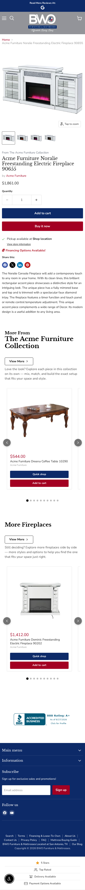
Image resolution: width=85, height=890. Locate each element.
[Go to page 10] (58, 500)
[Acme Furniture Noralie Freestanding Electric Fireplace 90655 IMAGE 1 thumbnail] (8, 138)
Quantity (7, 191)
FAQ (43, 840)
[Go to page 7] (47, 500)
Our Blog (77, 844)
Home (6, 39)
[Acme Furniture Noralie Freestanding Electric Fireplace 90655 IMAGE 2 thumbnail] (22, 138)
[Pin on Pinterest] (27, 265)
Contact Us (10, 840)
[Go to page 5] (41, 500)
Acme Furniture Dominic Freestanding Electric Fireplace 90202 (35, 641)
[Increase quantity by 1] (36, 200)
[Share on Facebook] (5, 265)
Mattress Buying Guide (64, 840)
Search (9, 836)
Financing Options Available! (25, 250)
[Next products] (78, 442)
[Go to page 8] (51, 500)
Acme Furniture (16, 176)
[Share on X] (12, 265)
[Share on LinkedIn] (20, 265)
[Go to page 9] (54, 500)
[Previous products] (7, 442)
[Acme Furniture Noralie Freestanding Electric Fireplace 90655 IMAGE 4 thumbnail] (50, 138)
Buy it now (42, 226)
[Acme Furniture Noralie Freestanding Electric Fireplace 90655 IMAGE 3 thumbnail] (36, 138)
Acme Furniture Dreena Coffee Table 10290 (39, 461)
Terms (21, 836)
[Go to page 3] (34, 500)
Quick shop (39, 474)
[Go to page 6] (44, 500)
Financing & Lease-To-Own (44, 836)
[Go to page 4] (37, 500)
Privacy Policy (29, 840)
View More (16, 361)
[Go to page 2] (31, 500)
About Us (70, 836)
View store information (19, 244)
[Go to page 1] (27, 500)
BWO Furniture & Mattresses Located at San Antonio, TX (35, 844)
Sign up (61, 790)
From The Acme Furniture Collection (25, 152)
